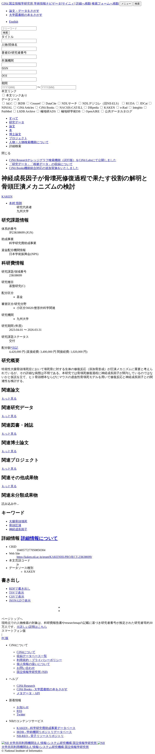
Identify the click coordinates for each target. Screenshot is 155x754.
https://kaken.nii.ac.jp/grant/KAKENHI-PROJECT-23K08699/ (54, 556)
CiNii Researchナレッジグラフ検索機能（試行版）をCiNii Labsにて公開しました (62, 160)
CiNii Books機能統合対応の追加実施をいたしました (44, 168)
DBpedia (93, 107)
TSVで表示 (16, 592)
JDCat (143, 103)
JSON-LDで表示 (20, 600)
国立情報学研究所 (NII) (32, 672)
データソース (11, 99)
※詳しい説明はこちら (32, 626)
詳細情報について (39, 538)
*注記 (14, 347)
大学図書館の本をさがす (25, 14)
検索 (137, 3)
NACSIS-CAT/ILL (71, 107)
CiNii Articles (26, 107)
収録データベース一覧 (32, 656)
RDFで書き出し (19, 588)
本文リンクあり (16, 95)
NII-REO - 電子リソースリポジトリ (40, 736)
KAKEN (109, 107)
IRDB (21, 103)
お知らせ (23, 707)
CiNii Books (46, 107)
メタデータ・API (28, 693)
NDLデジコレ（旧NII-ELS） (101, 103)
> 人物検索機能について (32, 142)
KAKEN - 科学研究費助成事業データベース (46, 728)
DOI (4, 75)
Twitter (21, 714)
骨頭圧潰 (15, 525)
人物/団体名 (9, 44)
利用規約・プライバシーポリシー (39, 660)
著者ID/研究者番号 (14, 52)
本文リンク (9, 91)
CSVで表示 (16, 596)
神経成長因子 (18, 529)
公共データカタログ (118, 111)
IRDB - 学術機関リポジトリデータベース (44, 732)
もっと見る (9, 398)
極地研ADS (48, 111)
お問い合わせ (26, 668)
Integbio (137, 107)
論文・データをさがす (24, 10)
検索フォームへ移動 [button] (105, 3)
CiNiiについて (26, 652)
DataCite (51, 103)
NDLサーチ (69, 103)
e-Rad (123, 107)
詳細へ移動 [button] (83, 3)
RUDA (130, 103)
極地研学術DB (70, 111)
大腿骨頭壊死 (18, 521)
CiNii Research (26, 685)
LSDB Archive (26, 111)
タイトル (8, 36)
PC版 (5, 638)
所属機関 (8, 60)
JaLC (9, 103)
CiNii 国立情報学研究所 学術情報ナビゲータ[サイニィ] (38, 3)
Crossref (35, 103)
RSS (19, 711)
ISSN (5, 68)
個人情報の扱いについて (33, 664)
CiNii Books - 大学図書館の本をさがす (42, 689)
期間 (5, 83)
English (13, 21)
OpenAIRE (92, 111)
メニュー (126, 3)
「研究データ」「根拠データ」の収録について (41, 164)
